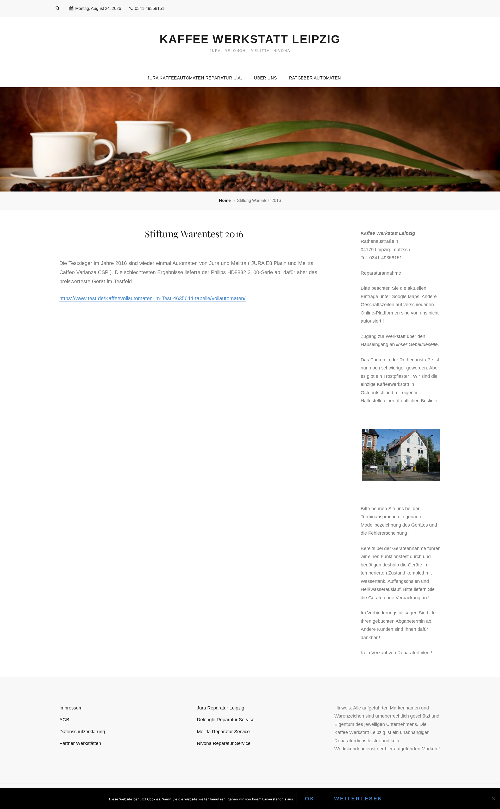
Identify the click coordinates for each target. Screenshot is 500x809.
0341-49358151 (149, 8)
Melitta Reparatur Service (223, 731)
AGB (64, 719)
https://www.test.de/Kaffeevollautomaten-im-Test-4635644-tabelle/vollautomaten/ (152, 298)
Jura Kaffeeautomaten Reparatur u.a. (194, 78)
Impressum (71, 708)
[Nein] (493, 798)
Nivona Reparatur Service (224, 743)
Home (225, 200)
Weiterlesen (358, 798)
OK (310, 798)
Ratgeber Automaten (315, 78)
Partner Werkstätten (80, 743)
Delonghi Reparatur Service (225, 719)
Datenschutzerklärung (82, 731)
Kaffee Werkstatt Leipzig (250, 39)
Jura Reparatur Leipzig (220, 708)
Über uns (265, 78)
